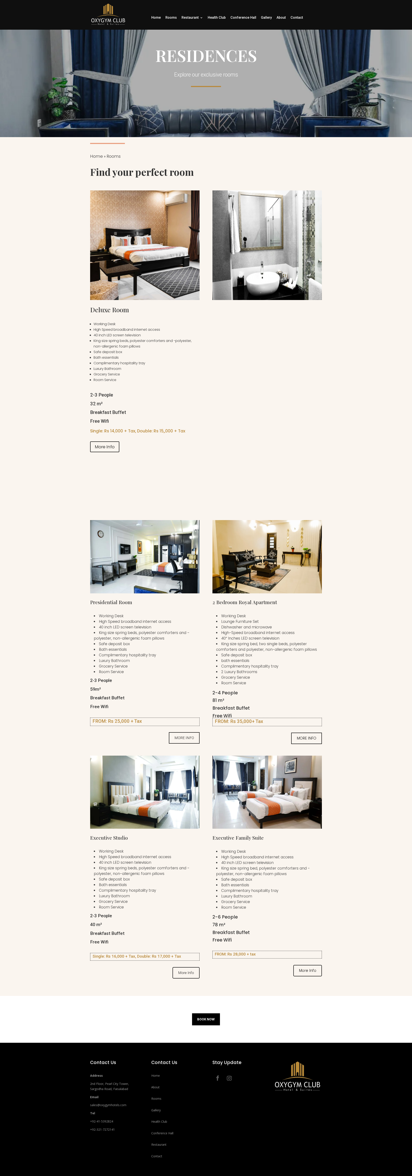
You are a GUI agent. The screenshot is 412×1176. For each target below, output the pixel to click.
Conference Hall (243, 18)
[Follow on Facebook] (217, 1078)
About (281, 18)
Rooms (171, 18)
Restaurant (190, 18)
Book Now (206, 1019)
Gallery (266, 18)
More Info (105, 447)
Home (156, 18)
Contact (297, 18)
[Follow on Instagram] (229, 1078)
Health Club (217, 18)
